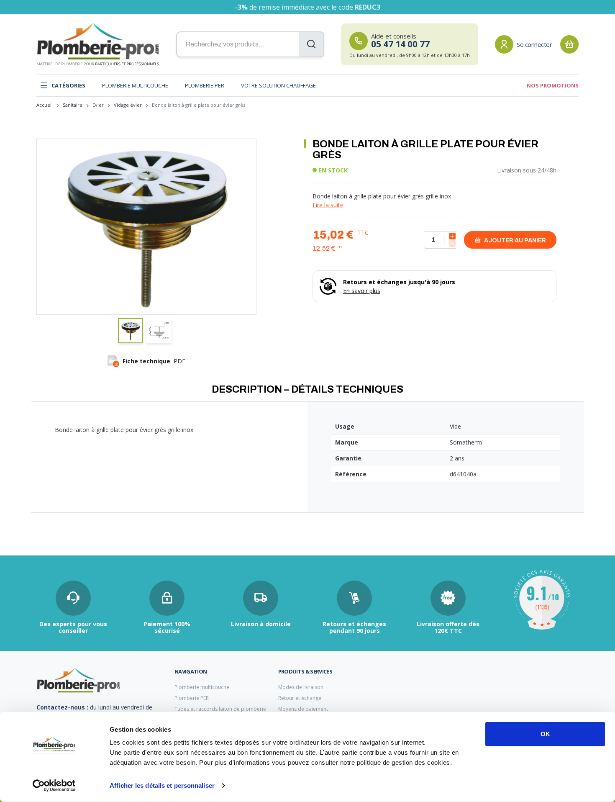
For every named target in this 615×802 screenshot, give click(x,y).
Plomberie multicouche (135, 85)
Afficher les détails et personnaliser (162, 785)
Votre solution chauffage (278, 85)
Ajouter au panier (514, 240)
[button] (130, 330)
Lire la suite (328, 205)
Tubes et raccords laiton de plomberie (220, 708)
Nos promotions (553, 85)
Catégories (68, 85)
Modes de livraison (300, 687)
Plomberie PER (204, 85)
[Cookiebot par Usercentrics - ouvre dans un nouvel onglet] (54, 785)
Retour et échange (299, 698)
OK (545, 734)
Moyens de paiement (303, 708)
